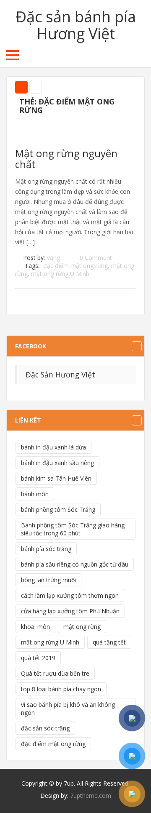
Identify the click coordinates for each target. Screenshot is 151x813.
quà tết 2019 (38, 658)
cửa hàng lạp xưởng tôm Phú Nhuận (70, 611)
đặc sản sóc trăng (45, 728)
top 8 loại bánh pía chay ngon (61, 689)
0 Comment (96, 258)
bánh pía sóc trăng (46, 549)
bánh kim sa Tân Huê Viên (56, 478)
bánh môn (35, 494)
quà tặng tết (109, 642)
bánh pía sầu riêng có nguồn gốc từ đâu (74, 564)
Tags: (32, 266)
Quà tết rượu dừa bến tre (55, 673)
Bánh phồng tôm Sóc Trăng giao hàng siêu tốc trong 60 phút (73, 529)
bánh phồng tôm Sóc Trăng (58, 509)
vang (53, 258)
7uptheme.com (90, 796)
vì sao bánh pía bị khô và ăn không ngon (68, 709)
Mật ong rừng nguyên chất (66, 158)
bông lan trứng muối (48, 580)
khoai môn (35, 627)
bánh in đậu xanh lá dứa (53, 447)
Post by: (34, 258)
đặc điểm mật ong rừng (75, 266)
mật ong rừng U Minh (60, 274)
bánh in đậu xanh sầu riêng (57, 463)
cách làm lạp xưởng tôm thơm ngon (70, 595)
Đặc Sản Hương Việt (60, 374)
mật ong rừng (82, 627)
